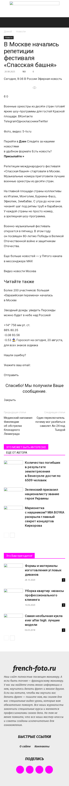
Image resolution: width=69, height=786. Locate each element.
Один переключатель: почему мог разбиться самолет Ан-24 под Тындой (50, 424)
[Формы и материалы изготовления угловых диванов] (13, 571)
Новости (21, 31)
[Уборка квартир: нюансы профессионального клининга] (13, 596)
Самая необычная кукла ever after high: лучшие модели (43, 620)
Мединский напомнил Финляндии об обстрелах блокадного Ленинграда (18, 426)
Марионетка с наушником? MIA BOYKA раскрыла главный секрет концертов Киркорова (44, 516)
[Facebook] (20, 770)
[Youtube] (49, 770)
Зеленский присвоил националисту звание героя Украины (42, 494)
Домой (8, 31)
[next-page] (12, 535)
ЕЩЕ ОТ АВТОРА (16, 452)
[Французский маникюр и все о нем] (34, 8)
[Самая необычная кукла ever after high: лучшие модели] (13, 621)
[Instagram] (30, 770)
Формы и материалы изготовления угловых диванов (43, 570)
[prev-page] (6, 535)
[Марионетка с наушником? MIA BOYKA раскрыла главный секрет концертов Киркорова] (13, 512)
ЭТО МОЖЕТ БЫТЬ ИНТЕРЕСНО (26, 447)
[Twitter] (39, 770)
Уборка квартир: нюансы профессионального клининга (44, 595)
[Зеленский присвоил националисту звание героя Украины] (13, 494)
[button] (6, 22)
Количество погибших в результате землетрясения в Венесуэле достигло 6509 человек (43, 471)
